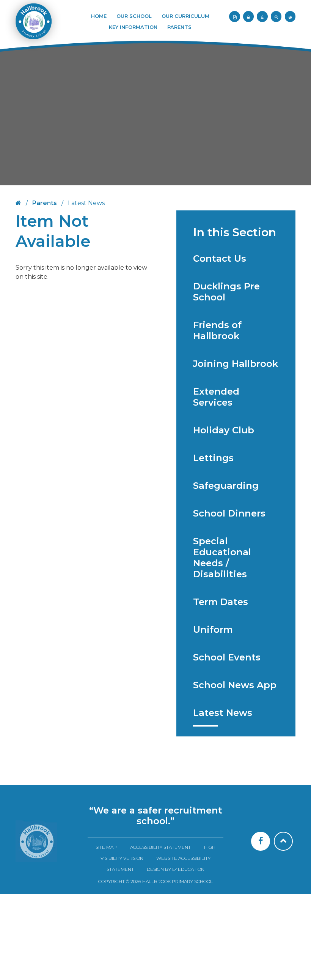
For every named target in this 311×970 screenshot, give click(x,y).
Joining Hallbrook (235, 363)
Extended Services (216, 397)
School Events (227, 657)
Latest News (222, 712)
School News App (234, 684)
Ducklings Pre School (226, 292)
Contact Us (219, 258)
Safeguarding (226, 485)
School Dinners (229, 513)
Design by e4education (175, 869)
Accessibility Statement (160, 847)
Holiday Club (223, 430)
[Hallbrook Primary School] (33, 25)
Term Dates (220, 601)
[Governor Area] (248, 16)
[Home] (36, 841)
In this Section (234, 232)
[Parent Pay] (262, 16)
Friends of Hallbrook (217, 330)
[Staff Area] (234, 16)
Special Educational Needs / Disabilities (222, 558)
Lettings (213, 457)
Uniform (213, 629)
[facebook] (260, 841)
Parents (44, 203)
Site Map (106, 847)
